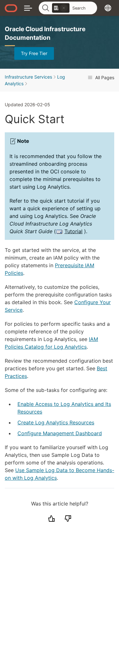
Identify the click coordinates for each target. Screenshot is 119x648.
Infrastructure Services (28, 77)
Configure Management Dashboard (59, 433)
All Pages (104, 77)
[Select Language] (108, 8)
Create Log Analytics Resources (55, 422)
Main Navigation (28, 8)
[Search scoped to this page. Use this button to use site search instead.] (64, 8)
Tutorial (73, 231)
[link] (60, 8)
